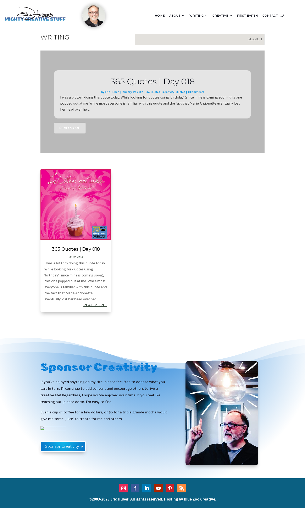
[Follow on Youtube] (158, 488)
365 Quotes (153, 92)
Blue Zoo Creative (199, 499)
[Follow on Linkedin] (146, 488)
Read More (69, 128)
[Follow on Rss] (181, 488)
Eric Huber (112, 92)
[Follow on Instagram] (123, 488)
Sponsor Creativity (62, 446)
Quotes (180, 92)
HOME (160, 15)
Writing (196, 15)
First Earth (247, 15)
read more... (95, 305)
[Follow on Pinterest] (170, 488)
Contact (270, 15)
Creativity (167, 92)
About (175, 15)
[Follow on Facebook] (135, 488)
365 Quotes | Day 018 (152, 81)
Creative (220, 15)
